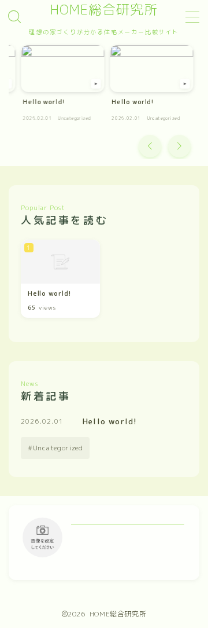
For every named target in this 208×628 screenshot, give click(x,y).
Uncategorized (58, 448)
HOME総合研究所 (104, 9)
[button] (150, 146)
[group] (63, 86)
